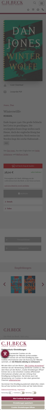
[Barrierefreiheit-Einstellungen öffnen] (5, 354)
